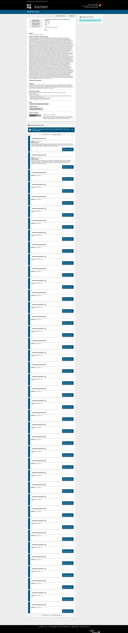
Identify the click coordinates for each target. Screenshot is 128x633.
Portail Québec (53, 626)
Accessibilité (41, 626)
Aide (46, 626)
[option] (39, 104)
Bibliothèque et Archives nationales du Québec (37, 1)
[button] (52, 138)
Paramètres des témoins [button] (84, 626)
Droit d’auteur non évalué (48, 114)
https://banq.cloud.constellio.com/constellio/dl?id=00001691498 (57, 95)
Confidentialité (74, 626)
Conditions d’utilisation (64, 626)
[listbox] (51, 104)
